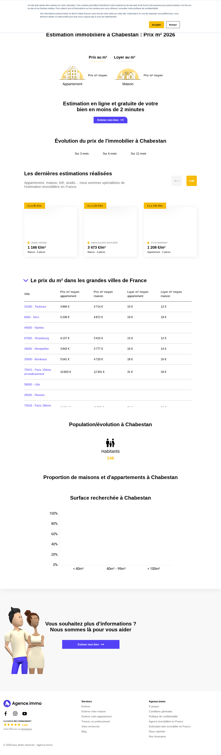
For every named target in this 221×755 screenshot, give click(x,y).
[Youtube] (24, 713)
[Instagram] (15, 713)
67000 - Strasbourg (36, 338)
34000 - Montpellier (36, 348)
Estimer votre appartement (96, 716)
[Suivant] (191, 181)
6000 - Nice (31, 317)
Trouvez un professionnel (95, 721)
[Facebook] (5, 713)
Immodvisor (26, 729)
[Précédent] (177, 181)
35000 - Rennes (34, 395)
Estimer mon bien (108, 119)
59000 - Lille (32, 384)
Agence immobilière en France (166, 721)
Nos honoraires (157, 736)
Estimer (85, 706)
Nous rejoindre (157, 731)
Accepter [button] (156, 24)
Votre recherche (90, 726)
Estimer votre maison (93, 711)
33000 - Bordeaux (35, 359)
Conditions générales (160, 711)
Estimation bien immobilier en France (169, 726)
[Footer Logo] (22, 704)
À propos (154, 706)
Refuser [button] (173, 24)
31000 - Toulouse (35, 306)
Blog (84, 731)
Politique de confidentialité (163, 716)
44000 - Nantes (34, 327)
